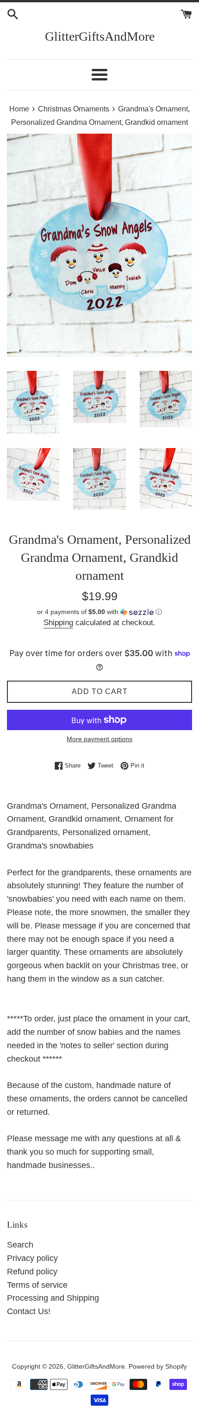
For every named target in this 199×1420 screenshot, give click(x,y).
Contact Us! (28, 1311)
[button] (99, 612)
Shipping (58, 622)
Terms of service (37, 1285)
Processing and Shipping (53, 1298)
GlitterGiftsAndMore (100, 36)
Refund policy (32, 1271)
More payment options (99, 739)
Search (20, 1244)
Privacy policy (32, 1258)
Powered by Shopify (158, 1366)
